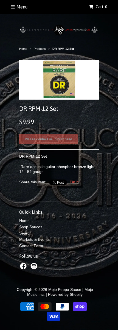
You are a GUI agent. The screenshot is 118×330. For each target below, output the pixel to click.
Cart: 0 (101, 7)
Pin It (74, 182)
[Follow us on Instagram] (35, 268)
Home (24, 220)
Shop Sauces (30, 227)
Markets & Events (34, 239)
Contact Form (31, 246)
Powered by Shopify (65, 294)
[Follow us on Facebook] (24, 268)
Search (25, 233)
